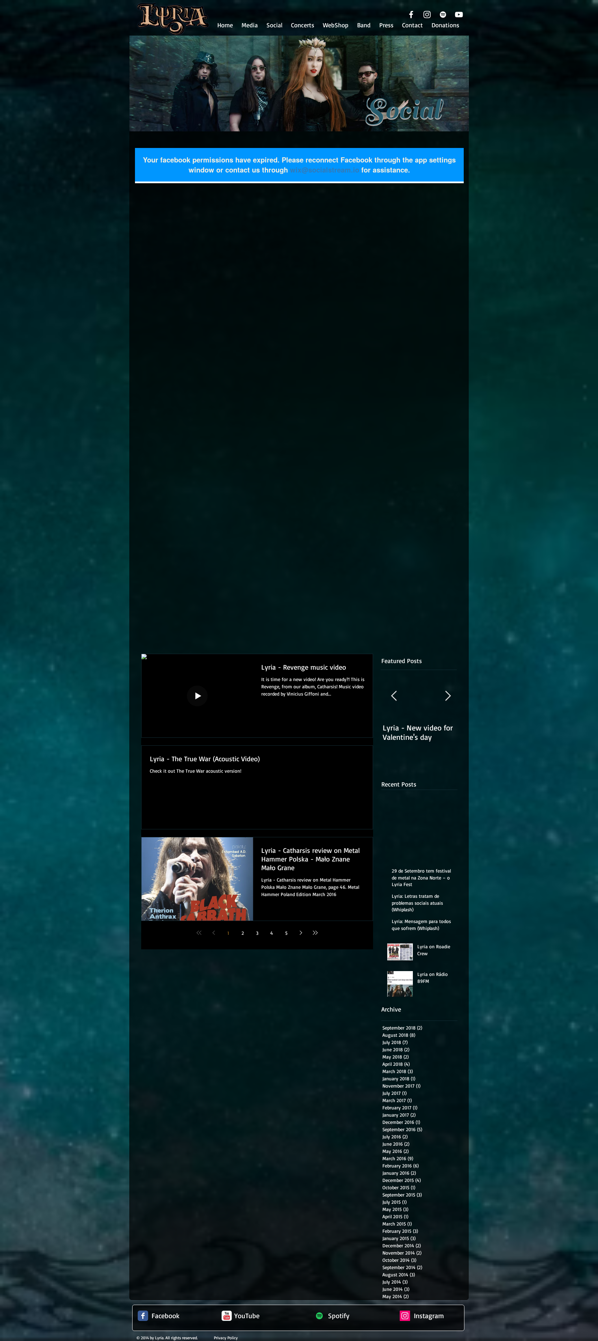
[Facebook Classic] (143, 1316)
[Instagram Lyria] (405, 1316)
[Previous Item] (394, 696)
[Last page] (315, 932)
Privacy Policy (226, 1337)
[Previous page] (213, 932)
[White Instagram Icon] (427, 14)
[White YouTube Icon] (459, 14)
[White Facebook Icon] (411, 14)
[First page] (199, 932)
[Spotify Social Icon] (319, 1316)
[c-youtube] (226, 1316)
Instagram (429, 1315)
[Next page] (301, 932)
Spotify (339, 1315)
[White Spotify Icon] (443, 14)
